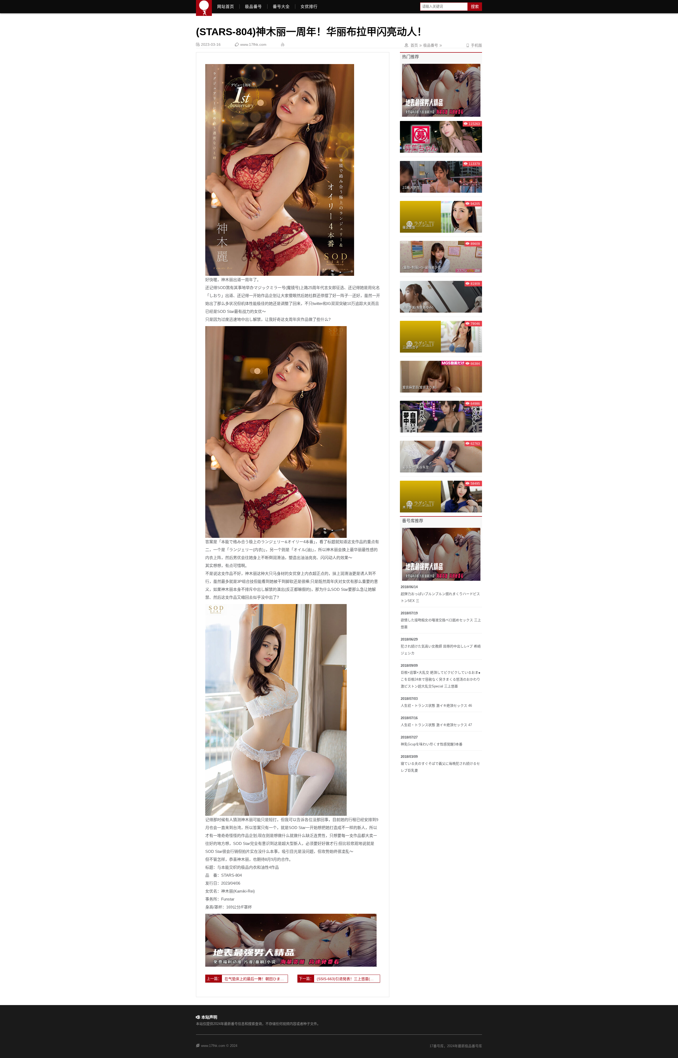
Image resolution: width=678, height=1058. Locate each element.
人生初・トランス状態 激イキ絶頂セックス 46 (436, 706)
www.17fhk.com (253, 44)
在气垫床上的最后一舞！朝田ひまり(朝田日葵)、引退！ (256, 979)
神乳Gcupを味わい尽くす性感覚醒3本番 (431, 744)
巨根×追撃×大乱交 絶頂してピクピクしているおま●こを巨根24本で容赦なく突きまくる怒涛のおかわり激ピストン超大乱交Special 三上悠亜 (440, 679)
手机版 (474, 45)
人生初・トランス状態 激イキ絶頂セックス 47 (436, 725)
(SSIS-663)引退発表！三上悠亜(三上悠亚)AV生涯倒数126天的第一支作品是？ (348, 979)
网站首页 (225, 6)
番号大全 (281, 6)
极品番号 (253, 6)
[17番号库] (204, 8)
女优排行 (309, 6)
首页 (414, 45)
